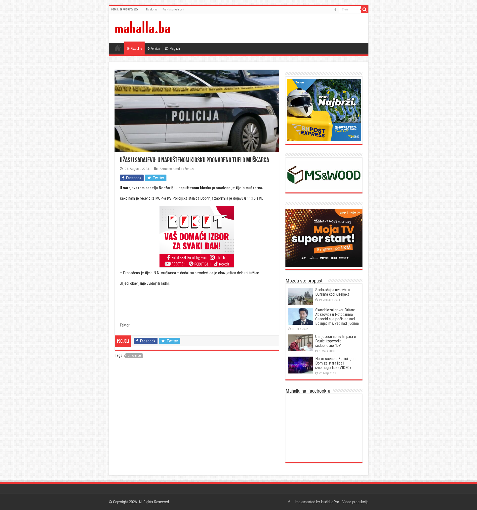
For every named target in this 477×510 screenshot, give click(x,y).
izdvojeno (134, 356)
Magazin (175, 48)
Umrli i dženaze (184, 169)
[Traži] (364, 9)
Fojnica (155, 48)
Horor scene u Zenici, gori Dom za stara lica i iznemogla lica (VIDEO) (335, 363)
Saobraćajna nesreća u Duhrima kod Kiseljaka (332, 292)
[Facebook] (335, 10)
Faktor (125, 325)
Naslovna (152, 9)
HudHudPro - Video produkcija (344, 502)
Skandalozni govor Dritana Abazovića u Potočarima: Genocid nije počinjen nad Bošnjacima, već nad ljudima (337, 317)
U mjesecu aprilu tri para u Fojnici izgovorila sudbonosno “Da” (335, 341)
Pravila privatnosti (173, 9)
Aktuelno (136, 48)
